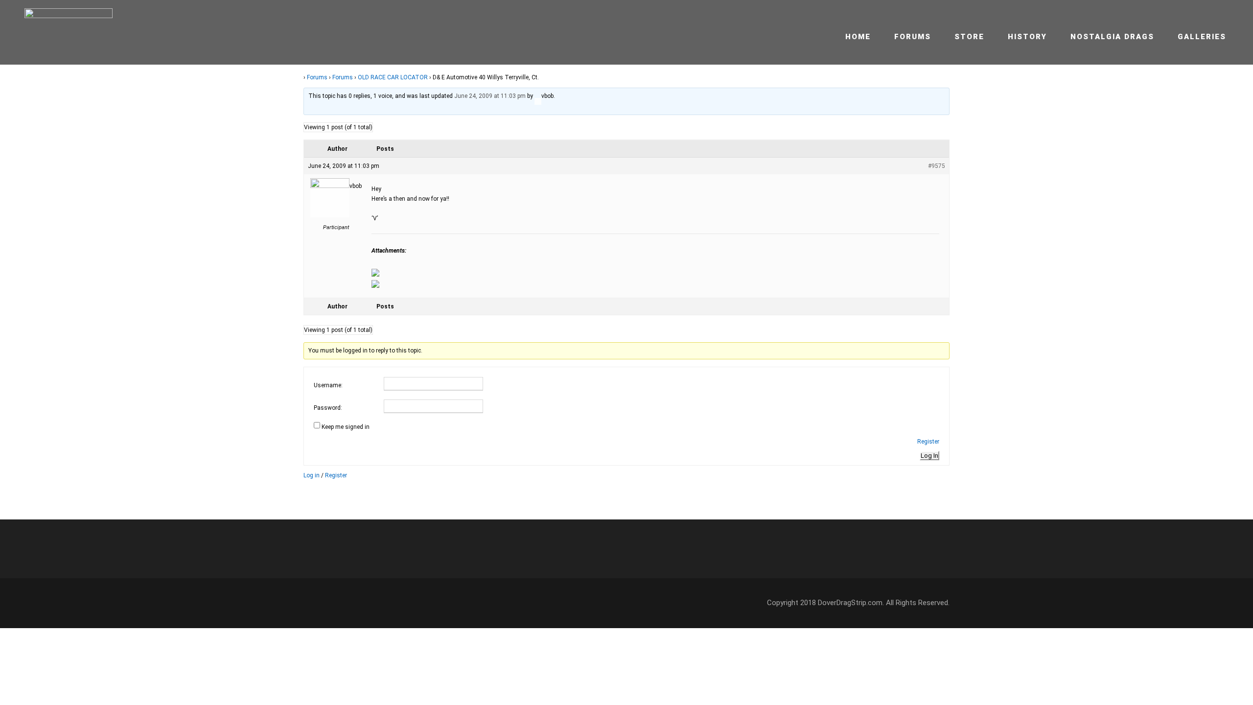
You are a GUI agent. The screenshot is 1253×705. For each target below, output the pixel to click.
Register (928, 441)
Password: (328, 407)
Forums (912, 36)
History (1027, 36)
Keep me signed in (346, 426)
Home (858, 36)
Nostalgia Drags (1112, 36)
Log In (929, 455)
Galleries (1202, 36)
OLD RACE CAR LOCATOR (393, 77)
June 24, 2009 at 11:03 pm (490, 96)
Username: (328, 385)
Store (969, 36)
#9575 (936, 166)
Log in (311, 475)
